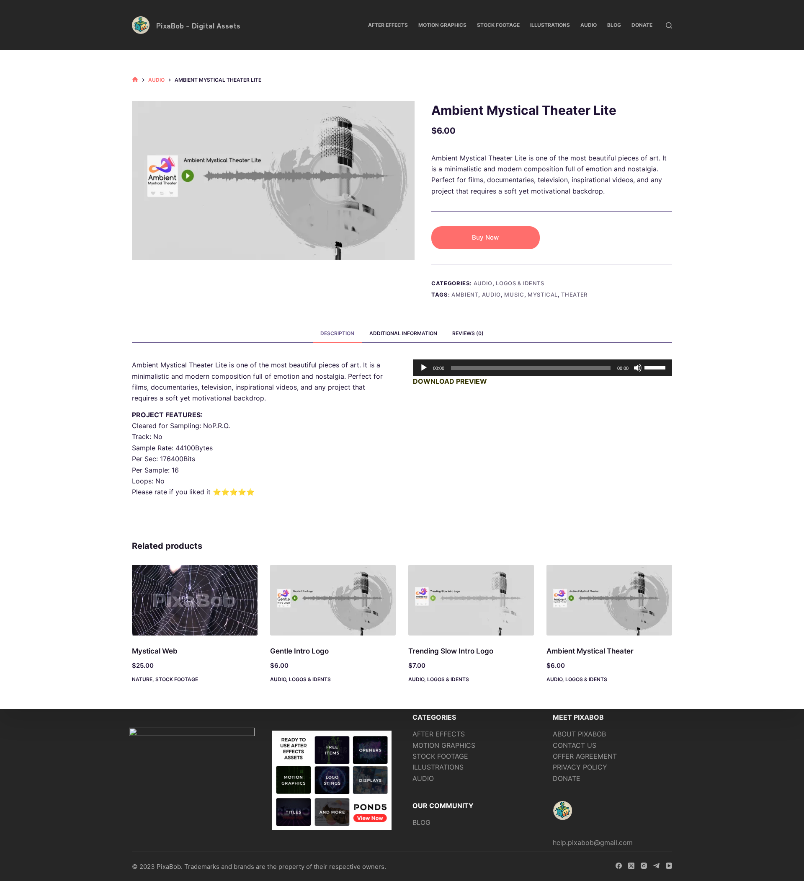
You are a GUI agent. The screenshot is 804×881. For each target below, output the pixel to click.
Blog (614, 25)
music (514, 294)
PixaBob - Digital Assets (198, 25)
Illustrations (550, 25)
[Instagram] (644, 866)
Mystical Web (155, 651)
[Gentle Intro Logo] (333, 600)
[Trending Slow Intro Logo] (471, 600)
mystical (543, 294)
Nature (142, 679)
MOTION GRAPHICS (443, 745)
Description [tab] (337, 333)
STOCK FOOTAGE (440, 756)
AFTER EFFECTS (438, 734)
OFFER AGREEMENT (585, 756)
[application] (542, 367)
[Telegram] (656, 866)
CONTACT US (574, 745)
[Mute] (638, 368)
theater (574, 294)
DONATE (566, 778)
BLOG (421, 822)
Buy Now (485, 237)
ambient (465, 294)
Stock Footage (498, 25)
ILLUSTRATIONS (438, 767)
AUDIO (423, 778)
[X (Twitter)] (631, 866)
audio (491, 294)
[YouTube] (669, 866)
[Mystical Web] (195, 600)
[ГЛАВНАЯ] (135, 80)
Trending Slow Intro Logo (450, 651)
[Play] (424, 368)
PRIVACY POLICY (580, 767)
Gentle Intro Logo (299, 651)
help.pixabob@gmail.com (593, 842)
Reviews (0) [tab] (468, 333)
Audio (588, 25)
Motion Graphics (442, 25)
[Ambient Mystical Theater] (609, 600)
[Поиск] (669, 25)
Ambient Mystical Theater (590, 651)
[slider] (656, 367)
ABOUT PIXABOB (579, 734)
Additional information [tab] (403, 333)
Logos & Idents (520, 283)
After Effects (388, 25)
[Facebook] (619, 866)
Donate (641, 25)
